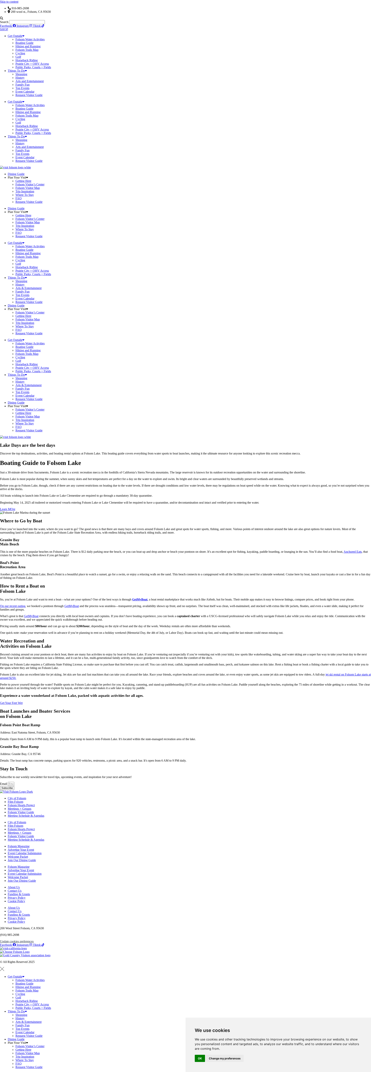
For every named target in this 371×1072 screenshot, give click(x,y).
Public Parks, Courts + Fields (33, 67)
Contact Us (14, 890)
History (20, 77)
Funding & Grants (19, 894)
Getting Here (23, 181)
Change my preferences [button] (225, 1058)
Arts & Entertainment (28, 288)
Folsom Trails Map (26, 49)
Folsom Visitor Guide (21, 812)
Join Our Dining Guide (22, 860)
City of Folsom (17, 798)
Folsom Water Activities (30, 39)
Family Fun (22, 84)
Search (4, 22)
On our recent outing (12, 606)
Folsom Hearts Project (21, 805)
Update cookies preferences (17, 941)
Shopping (21, 74)
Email (4, 783)
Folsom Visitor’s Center (29, 184)
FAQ (18, 198)
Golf (18, 56)
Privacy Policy (17, 897)
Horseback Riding (26, 60)
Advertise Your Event (21, 849)
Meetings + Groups (19, 808)
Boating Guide (24, 42)
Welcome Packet (18, 856)
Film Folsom (15, 801)
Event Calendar (24, 91)
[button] (185, 18)
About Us (14, 887)
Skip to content (9, 1)
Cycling (20, 53)
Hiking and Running (28, 46)
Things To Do (16, 70)
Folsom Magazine (19, 846)
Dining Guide (16, 174)
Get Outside (15, 36)
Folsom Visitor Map (27, 188)
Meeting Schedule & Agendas (26, 815)
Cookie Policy (16, 901)
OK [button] (200, 1058)
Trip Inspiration (24, 191)
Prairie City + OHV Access (32, 63)
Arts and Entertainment (29, 81)
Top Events (22, 88)
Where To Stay (24, 194)
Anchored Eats (353, 551)
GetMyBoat (71, 606)
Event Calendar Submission (25, 853)
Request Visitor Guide (29, 95)
